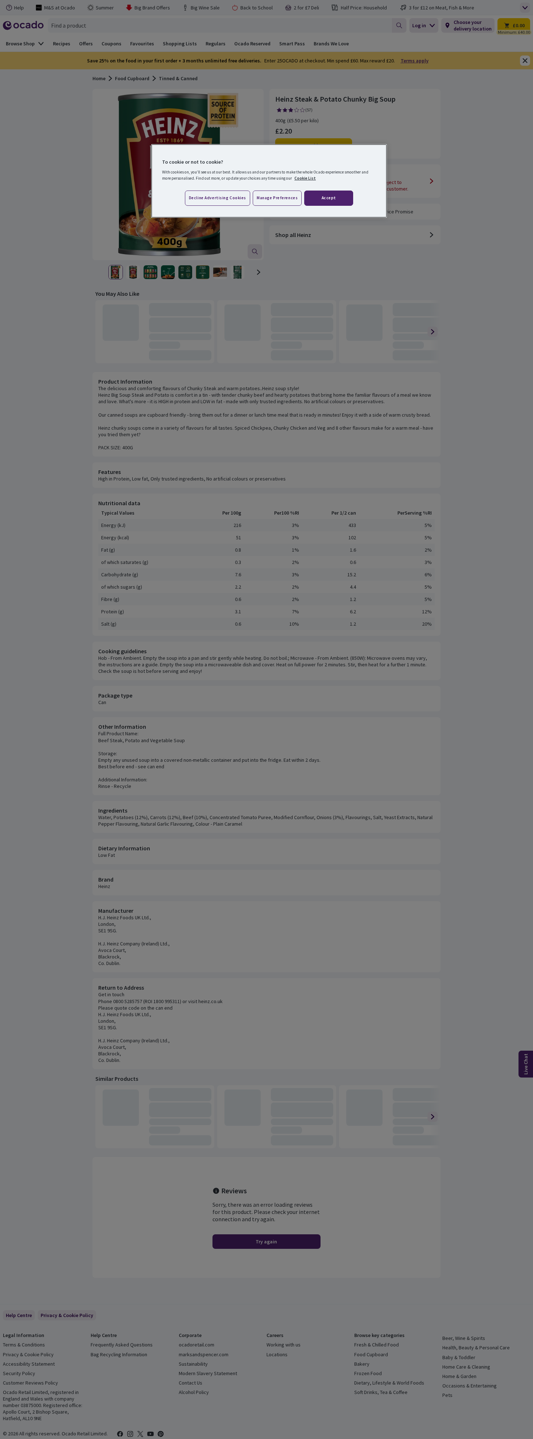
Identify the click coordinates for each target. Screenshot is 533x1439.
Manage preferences (277, 197)
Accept (329, 197)
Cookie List (305, 178)
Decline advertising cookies (217, 197)
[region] (269, 181)
